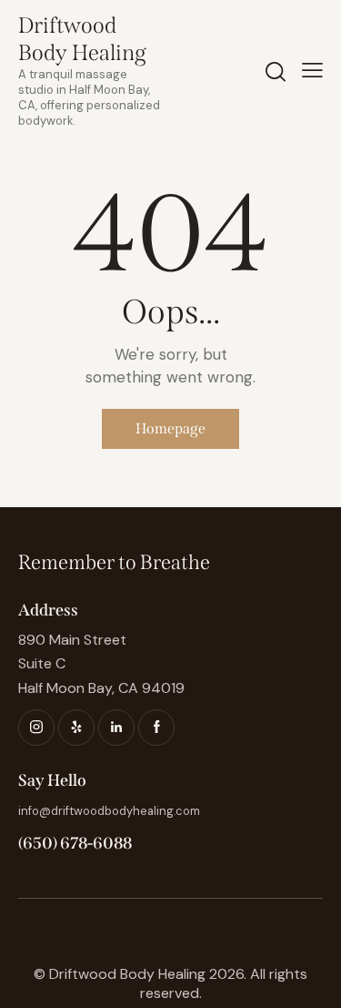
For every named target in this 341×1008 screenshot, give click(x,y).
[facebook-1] (156, 727)
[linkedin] (116, 727)
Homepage (170, 428)
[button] (312, 70)
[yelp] (76, 727)
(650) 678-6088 (75, 843)
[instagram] (36, 727)
